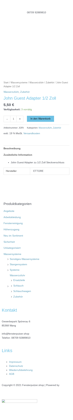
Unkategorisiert (12, 248)
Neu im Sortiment (13, 235)
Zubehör (18, 296)
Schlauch (18, 285)
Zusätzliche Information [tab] (18, 155)
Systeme (14, 270)
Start (6, 82)
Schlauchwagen (22, 291)
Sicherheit (9, 242)
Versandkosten (31, 133)
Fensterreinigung (13, 223)
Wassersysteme (12, 254)
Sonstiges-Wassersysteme (24, 259)
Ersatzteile (19, 280)
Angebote (9, 211)
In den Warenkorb (40, 118)
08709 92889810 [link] (20, 337)
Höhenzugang (11, 229)
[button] (36, 28)
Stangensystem (18, 264)
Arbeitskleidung (12, 217)
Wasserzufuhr (17, 275)
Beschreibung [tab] (12, 148)
